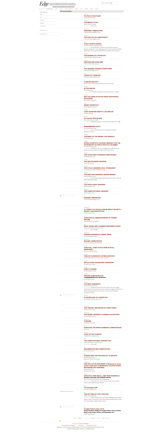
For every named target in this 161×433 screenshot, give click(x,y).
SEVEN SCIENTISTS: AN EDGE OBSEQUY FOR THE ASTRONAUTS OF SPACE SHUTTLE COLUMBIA (102, 144)
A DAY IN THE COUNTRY (93, 334)
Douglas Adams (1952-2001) (94, 409)
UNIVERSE (85, 53)
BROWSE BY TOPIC (43, 12)
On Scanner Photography (93, 118)
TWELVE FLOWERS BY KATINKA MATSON (99, 256)
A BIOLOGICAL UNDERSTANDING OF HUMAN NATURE (100, 219)
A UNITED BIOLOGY (91, 82)
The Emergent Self (90, 387)
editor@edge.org (71, 425)
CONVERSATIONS (49, 9)
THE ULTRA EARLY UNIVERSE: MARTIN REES (100, 155)
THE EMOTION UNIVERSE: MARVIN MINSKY (100, 174)
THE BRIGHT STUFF (91, 22)
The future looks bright (92, 16)
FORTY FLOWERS (90, 269)
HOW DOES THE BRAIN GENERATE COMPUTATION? (103, 327)
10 (86, 418)
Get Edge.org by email (91, 425)
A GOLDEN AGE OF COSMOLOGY (96, 297)
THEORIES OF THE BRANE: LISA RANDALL (99, 136)
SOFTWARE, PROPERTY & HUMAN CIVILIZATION (101, 314)
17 (101, 418)
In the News (81, 425)
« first (75, 418)
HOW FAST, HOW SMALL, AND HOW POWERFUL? (102, 376)
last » (107, 418)
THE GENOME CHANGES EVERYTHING (98, 69)
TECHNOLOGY (86, 29)
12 (90, 418)
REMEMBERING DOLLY (92, 126)
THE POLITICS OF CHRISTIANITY (96, 37)
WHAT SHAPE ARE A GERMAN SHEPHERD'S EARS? (102, 226)
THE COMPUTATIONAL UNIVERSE (96, 191)
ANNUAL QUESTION (69, 8)
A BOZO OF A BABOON (92, 75)
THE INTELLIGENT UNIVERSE (94, 184)
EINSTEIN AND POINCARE (93, 62)
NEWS (81, 8)
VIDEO (56, 8)
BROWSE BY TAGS (43, 34)
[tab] (48, 12)
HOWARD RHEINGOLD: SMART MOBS (97, 234)
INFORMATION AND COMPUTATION (97, 349)
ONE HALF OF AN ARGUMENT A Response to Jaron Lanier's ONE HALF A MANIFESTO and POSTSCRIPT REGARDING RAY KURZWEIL (102, 366)
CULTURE (85, 14)
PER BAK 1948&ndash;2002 (93, 276)
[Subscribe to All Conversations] (59, 421)
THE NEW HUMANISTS (92, 284)
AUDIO (61, 8)
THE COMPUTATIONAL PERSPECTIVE (97, 341)
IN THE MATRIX (89, 88)
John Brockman (75, 423)
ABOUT (91, 8)
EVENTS (76, 8)
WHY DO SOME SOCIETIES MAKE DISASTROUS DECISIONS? (101, 98)
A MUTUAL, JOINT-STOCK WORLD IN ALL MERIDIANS (99, 248)
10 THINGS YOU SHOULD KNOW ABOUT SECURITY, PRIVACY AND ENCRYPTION (102, 210)
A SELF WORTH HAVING (92, 44)
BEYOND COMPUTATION (93, 241)
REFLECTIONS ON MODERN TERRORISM (99, 262)
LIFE (84, 67)
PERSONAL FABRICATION (93, 31)
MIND (85, 42)
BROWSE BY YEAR (43, 30)
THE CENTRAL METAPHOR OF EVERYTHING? (100, 308)
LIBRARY (86, 8)
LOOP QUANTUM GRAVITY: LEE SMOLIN (98, 111)
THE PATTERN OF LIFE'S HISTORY (96, 394)
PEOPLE (96, 8)
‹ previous (79, 418)
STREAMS (87, 321)
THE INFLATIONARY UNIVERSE (95, 161)
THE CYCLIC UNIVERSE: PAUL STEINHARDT (100, 168)
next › (104, 418)
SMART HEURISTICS (91, 105)
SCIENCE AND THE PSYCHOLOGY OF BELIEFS (100, 355)
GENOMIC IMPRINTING (92, 198)
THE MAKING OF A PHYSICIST (95, 55)
